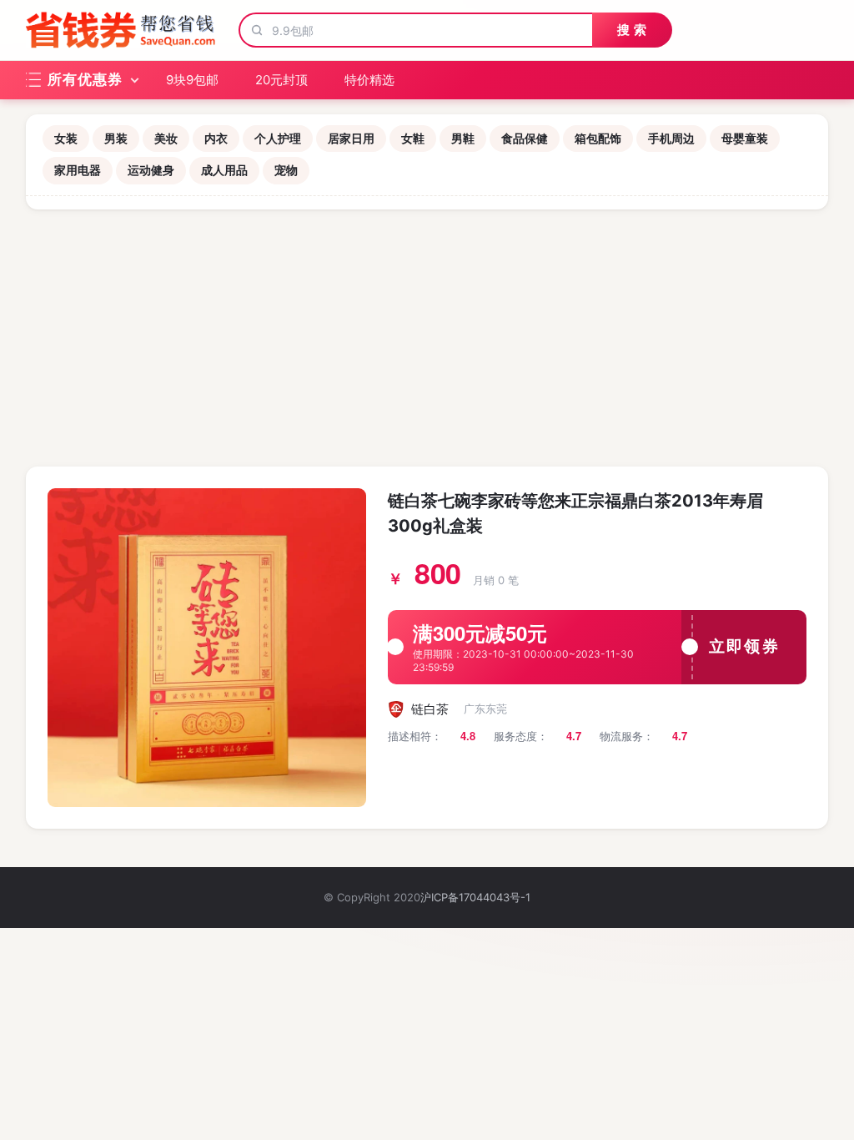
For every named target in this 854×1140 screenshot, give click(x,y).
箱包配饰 (598, 138)
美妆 (166, 138)
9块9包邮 (192, 80)
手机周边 (671, 138)
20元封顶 (281, 80)
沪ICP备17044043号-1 (475, 897)
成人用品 (224, 170)
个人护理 (277, 138)
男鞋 (463, 138)
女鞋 (412, 138)
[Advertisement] (427, 334)
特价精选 (369, 80)
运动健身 (151, 170)
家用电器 (77, 170)
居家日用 (351, 138)
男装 (116, 138)
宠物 (286, 170)
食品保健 (524, 138)
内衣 (216, 138)
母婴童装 (744, 138)
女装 (66, 138)
